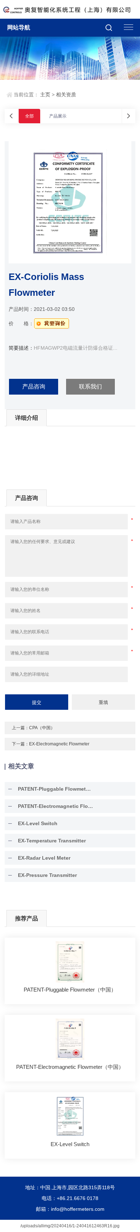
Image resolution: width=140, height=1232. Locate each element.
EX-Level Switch (37, 823)
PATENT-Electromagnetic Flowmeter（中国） (55, 806)
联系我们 (90, 386)
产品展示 (57, 116)
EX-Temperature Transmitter (52, 840)
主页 (45, 94)
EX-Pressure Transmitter (47, 875)
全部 (29, 116)
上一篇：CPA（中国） (33, 727)
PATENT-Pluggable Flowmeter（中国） (55, 789)
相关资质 (66, 94)
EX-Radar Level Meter (44, 858)
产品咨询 (33, 386)
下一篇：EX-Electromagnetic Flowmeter (50, 743)
